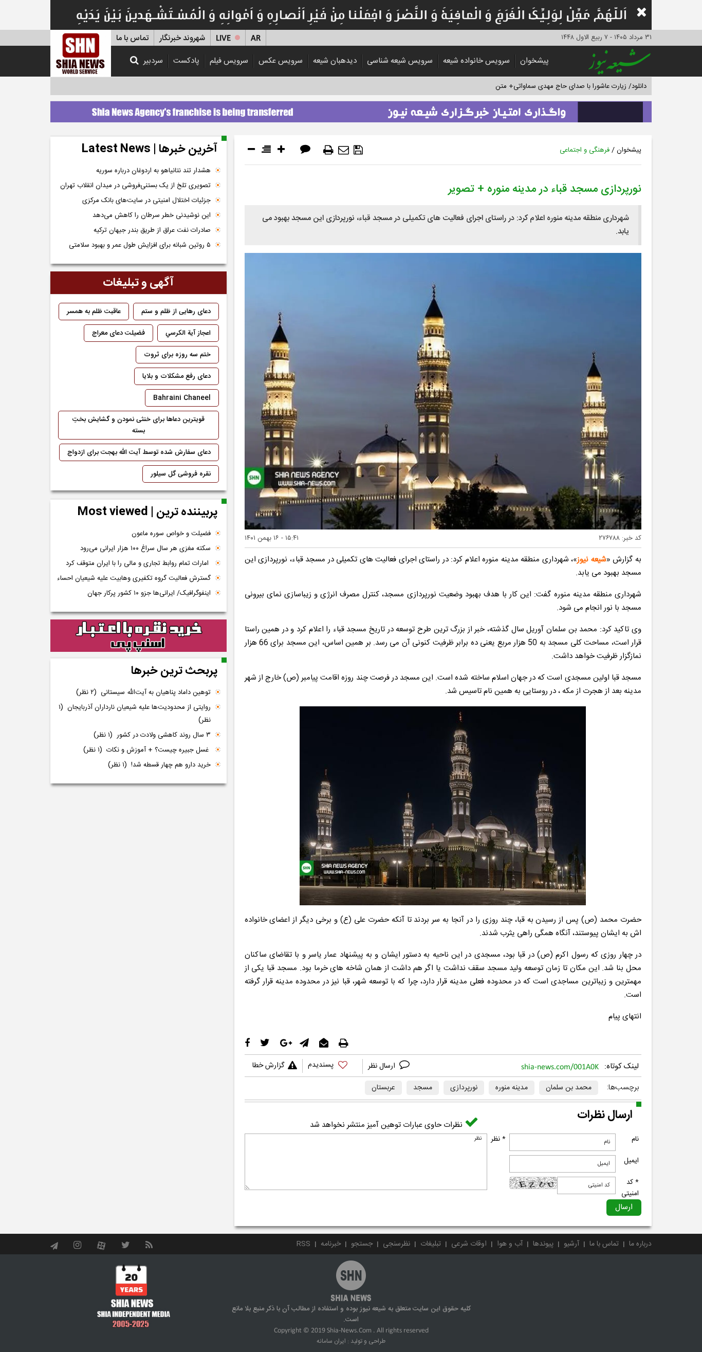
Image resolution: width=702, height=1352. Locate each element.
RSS (303, 1244)
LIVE (223, 38)
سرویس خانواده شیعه (476, 60)
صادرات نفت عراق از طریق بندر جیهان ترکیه (152, 230)
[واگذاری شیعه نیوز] (351, 109)
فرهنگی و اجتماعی (584, 150)
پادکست (186, 60)
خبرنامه (331, 1244)
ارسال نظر (382, 1066)
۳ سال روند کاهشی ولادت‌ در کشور (152, 735)
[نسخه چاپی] (328, 150)
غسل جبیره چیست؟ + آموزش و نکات (147, 750)
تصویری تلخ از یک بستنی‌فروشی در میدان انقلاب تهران (135, 185)
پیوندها (543, 1244)
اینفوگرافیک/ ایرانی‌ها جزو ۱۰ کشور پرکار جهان (149, 593)
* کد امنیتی (630, 1188)
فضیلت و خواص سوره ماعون (171, 533)
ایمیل (631, 1160)
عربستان (383, 1088)
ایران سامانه (331, 1341)
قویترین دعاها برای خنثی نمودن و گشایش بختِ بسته (138, 425)
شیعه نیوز (591, 559)
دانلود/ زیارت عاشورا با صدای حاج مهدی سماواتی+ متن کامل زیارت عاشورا (545, 86)
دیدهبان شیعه (335, 60)
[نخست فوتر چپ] (133, 1296)
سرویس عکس (280, 60)
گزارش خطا (268, 1065)
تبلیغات (430, 1244)
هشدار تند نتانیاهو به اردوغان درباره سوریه (153, 170)
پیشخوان (534, 60)
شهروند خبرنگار (182, 38)
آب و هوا (510, 1244)
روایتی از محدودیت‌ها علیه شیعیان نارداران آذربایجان (135, 714)
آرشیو (571, 1244)
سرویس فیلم (229, 60)
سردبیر (153, 60)
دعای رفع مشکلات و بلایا (176, 376)
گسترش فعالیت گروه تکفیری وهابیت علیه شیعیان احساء (134, 578)
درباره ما (640, 1244)
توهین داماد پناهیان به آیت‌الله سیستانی (143, 692)
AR (256, 38)
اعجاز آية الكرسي (188, 333)
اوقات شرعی (469, 1244)
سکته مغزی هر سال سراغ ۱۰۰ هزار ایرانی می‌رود (145, 548)
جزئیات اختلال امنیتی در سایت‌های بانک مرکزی (146, 200)
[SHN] (80, 53)
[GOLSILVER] (138, 636)
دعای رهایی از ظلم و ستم (176, 311)
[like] (332, 1066)
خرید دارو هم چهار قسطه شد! (159, 765)
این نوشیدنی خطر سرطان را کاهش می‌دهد (152, 215)
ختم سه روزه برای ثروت (177, 354)
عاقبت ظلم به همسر (94, 311)
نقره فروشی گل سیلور (181, 474)
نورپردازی (463, 1088)
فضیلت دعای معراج (118, 333)
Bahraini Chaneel (182, 398)
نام (635, 1139)
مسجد (422, 1088)
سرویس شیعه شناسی (400, 60)
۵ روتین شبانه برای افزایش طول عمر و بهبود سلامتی (140, 245)
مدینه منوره (511, 1088)
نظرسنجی (396, 1244)
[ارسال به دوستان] (343, 150)
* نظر (498, 1139)
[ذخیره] (358, 150)
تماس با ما (132, 38)
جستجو (362, 1244)
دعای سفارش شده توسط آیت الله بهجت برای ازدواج (139, 452)
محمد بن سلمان (569, 1088)
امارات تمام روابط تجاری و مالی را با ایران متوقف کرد (138, 563)
